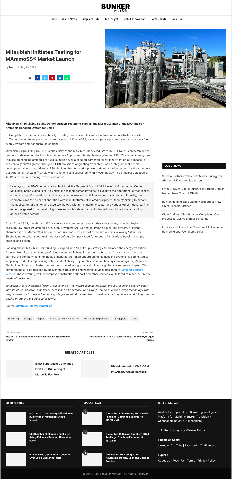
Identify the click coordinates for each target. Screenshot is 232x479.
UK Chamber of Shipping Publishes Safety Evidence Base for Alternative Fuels (50, 437)
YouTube (176, 445)
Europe (28, 318)
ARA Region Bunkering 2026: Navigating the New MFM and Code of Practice (127, 458)
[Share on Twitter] (45, 77)
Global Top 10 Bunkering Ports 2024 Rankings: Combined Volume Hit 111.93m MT (127, 416)
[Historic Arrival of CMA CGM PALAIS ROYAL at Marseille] (95, 369)
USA (134, 318)
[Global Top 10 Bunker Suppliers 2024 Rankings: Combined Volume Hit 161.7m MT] (92, 439)
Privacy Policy (207, 460)
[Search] (181, 19)
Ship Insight (111, 19)
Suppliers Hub (90, 19)
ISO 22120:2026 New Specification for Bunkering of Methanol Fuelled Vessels (51, 416)
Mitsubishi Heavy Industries (33, 306)
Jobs (174, 19)
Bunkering (13, 318)
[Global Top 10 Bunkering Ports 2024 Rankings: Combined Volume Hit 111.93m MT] (92, 418)
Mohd (12, 67)
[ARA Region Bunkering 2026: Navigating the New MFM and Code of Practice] (92, 459)
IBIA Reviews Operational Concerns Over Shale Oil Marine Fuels (49, 456)
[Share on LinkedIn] (60, 77)
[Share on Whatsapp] (67, 77)
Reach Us (179, 460)
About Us (164, 460)
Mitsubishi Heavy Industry (64, 318)
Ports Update (159, 19)
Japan (41, 318)
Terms (191, 460)
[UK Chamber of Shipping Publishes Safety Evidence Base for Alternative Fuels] (16, 439)
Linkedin (163, 445)
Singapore (120, 318)
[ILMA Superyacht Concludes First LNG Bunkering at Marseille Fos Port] (19, 369)
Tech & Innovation (134, 19)
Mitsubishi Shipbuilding (97, 318)
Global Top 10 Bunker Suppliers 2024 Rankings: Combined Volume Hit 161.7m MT (127, 437)
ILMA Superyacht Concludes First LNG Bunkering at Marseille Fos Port (54, 369)
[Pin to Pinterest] (52, 77)
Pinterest (210, 445)
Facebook (191, 445)
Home (53, 19)
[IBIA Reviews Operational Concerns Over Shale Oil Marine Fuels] (16, 459)
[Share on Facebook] (37, 77)
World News (69, 19)
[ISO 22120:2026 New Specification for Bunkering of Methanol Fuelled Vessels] (16, 418)
